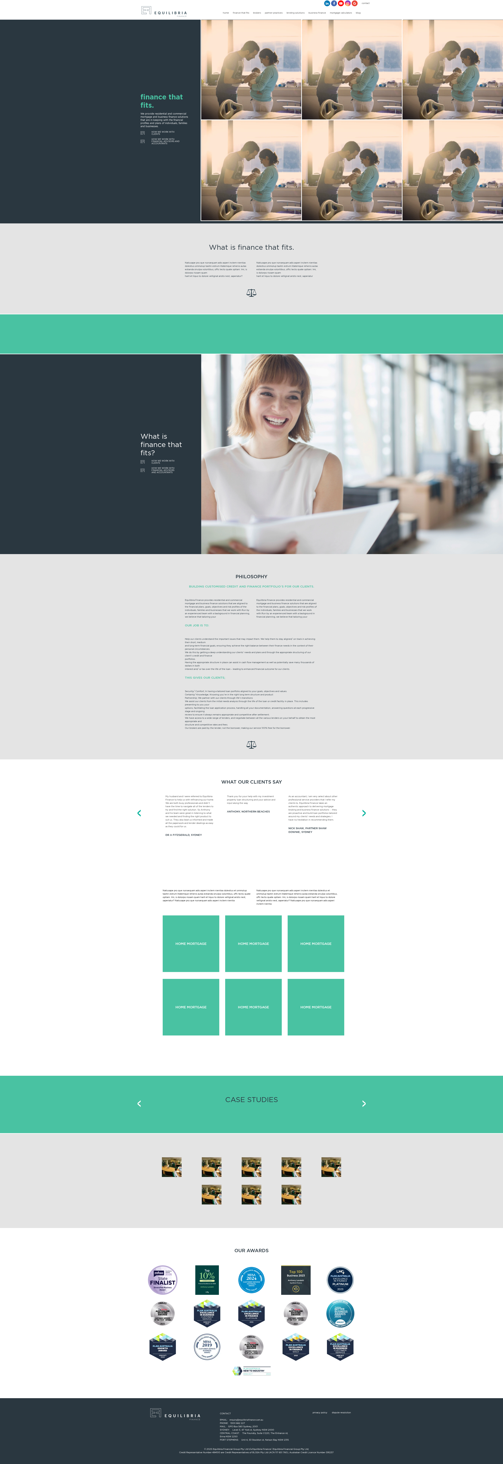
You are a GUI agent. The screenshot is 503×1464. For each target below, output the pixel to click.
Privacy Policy (320, 1412)
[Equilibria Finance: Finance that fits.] (163, 13)
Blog (358, 12)
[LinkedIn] (327, 3)
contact (366, 3)
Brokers (257, 12)
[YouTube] (341, 3)
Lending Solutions (295, 12)
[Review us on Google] (355, 3)
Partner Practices (274, 12)
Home (226, 12)
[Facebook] (334, 3)
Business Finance (317, 12)
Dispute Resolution (341, 1412)
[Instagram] (348, 3)
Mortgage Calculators (341, 12)
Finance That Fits (241, 12)
